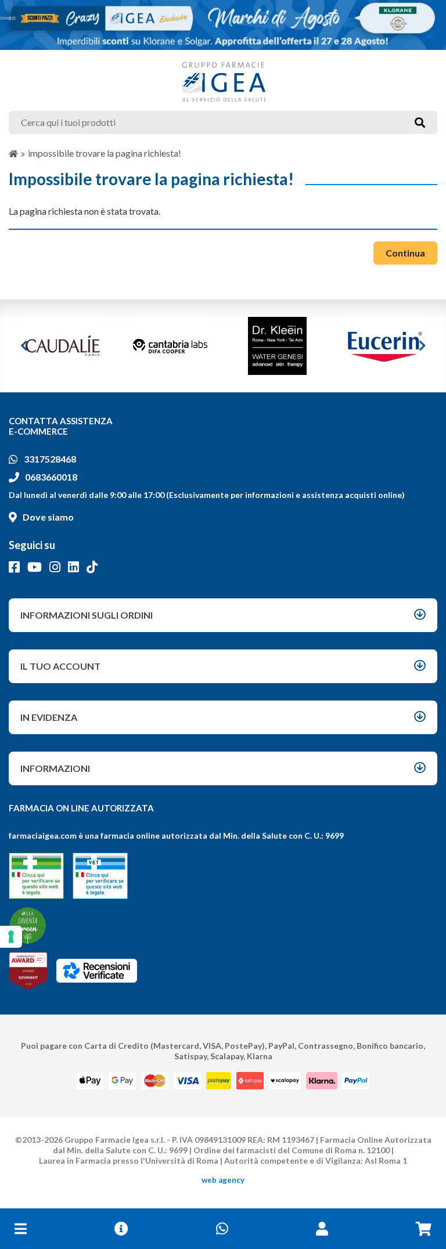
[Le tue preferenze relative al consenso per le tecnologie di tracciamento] (11, 937)
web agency (223, 1180)
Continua (405, 252)
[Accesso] (322, 1228)
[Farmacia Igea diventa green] (27, 925)
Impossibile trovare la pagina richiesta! (104, 152)
